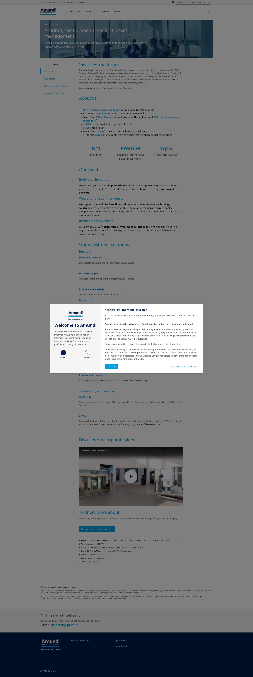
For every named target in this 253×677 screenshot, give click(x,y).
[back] (245, 352)
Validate (111, 366)
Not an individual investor (184, 366)
